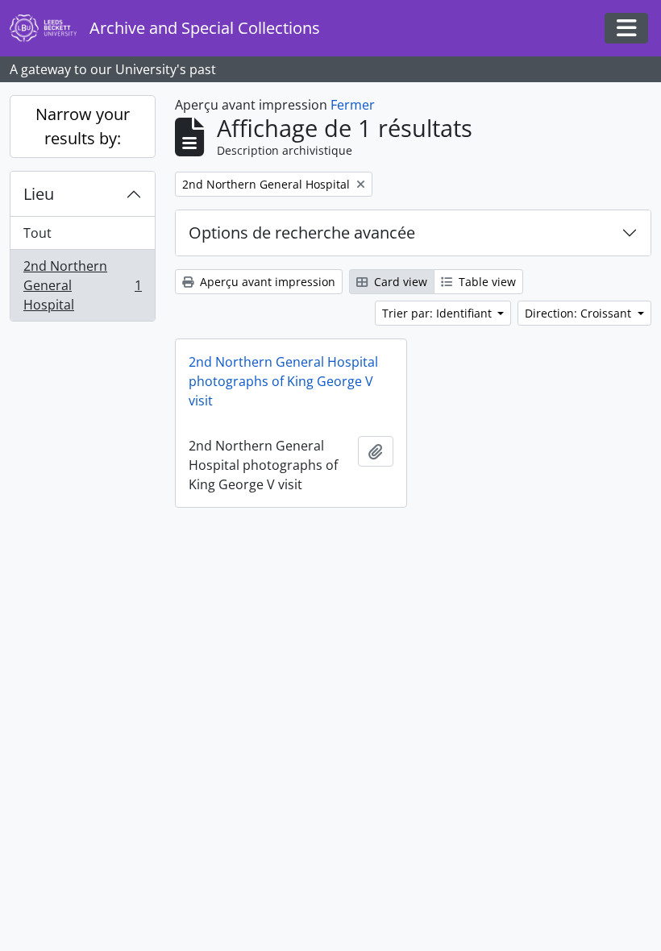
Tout (37, 233)
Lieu (38, 194)
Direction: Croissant (579, 313)
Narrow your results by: (82, 126)
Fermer (352, 105)
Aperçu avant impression (266, 281)
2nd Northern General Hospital (82, 285)
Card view (399, 281)
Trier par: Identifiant (438, 313)
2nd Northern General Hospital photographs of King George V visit (283, 381)
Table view (485, 281)
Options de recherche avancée (302, 232)
